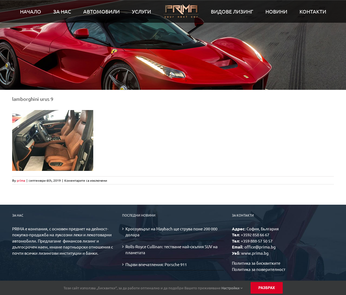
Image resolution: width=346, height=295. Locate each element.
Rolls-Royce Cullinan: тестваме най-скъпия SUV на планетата (171, 249)
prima (21, 180)
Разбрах (266, 288)
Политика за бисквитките (256, 263)
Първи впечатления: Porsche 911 (156, 264)
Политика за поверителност (258, 269)
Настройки (230, 288)
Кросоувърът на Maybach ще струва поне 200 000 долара (171, 231)
